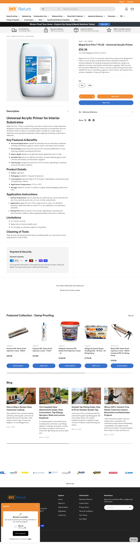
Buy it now (106, 103)
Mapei (81, 41)
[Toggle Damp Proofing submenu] (19, 16)
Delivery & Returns (85, 499)
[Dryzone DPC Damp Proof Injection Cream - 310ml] (44, 331)
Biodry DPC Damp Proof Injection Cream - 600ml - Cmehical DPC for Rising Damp (120, 351)
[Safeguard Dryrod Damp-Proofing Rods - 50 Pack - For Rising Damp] (96, 331)
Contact (130, 2)
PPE (121, 16)
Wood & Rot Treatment (75, 16)
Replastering (26, 16)
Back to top (70, 484)
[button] (132, 9)
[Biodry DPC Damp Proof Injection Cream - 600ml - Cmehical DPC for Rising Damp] (122, 331)
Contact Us (62, 515)
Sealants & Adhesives (95, 16)
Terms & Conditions (86, 511)
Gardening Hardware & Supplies (58, 20)
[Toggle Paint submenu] (80, 20)
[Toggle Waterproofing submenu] (64, 16)
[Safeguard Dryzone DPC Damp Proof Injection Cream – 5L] (70, 331)
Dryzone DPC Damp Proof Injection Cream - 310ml (42, 349)
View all (130, 315)
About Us (61, 503)
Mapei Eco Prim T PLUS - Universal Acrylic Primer (23, 36)
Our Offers (83, 519)
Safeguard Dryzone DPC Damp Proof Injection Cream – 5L (70, 350)
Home (122, 2)
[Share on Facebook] (89, 120)
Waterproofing (57, 16)
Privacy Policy (84, 507)
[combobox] (78, 9)
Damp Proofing (12, 16)
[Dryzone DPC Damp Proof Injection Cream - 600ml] (18, 331)
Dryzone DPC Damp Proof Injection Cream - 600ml (16, 349)
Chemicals (111, 16)
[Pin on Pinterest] (94, 120)
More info (104, 24)
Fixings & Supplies (13, 20)
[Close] (37, 506)
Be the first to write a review (70, 290)
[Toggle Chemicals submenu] (117, 16)
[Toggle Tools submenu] (44, 20)
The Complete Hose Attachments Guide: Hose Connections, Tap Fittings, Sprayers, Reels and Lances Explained (52, 412)
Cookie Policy (84, 503)
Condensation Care (40, 16)
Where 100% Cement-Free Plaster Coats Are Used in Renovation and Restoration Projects (117, 411)
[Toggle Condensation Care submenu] (48, 16)
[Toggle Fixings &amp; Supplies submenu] (21, 20)
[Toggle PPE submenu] (124, 16)
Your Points (83, 515)
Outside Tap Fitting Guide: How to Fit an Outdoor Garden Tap (86, 408)
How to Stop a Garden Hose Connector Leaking (19, 408)
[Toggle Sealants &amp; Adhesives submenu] (104, 16)
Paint (76, 20)
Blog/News (62, 511)
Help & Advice (63, 507)
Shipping (89, 53)
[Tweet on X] (85, 120)
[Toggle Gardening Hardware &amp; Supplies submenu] (71, 20)
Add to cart (115, 96)
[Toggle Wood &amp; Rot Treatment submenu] (84, 16)
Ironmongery (29, 20)
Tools (40, 20)
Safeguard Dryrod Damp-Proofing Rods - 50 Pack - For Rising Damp (95, 350)
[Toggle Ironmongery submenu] (35, 20)
